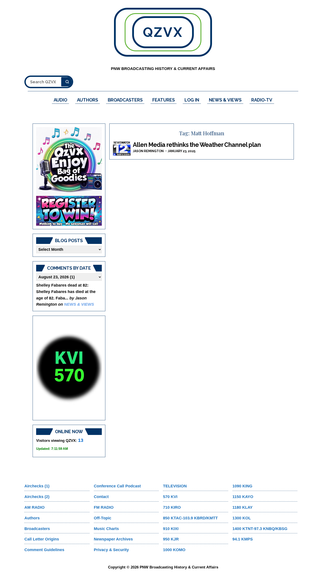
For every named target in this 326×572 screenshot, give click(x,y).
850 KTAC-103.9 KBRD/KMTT (190, 518)
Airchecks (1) (36, 486)
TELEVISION (175, 486)
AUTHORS (87, 100)
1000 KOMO (174, 550)
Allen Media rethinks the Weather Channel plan (197, 144)
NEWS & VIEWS (225, 100)
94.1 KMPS (242, 539)
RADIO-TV (261, 100)
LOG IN (192, 100)
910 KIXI (171, 528)
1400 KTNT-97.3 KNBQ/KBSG (259, 528)
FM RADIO (104, 507)
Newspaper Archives (113, 539)
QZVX (163, 32)
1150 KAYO (242, 496)
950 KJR (171, 539)
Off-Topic (102, 518)
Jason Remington (148, 151)
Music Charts (106, 528)
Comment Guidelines (44, 550)
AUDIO (60, 100)
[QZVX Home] (69, 176)
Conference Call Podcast (117, 486)
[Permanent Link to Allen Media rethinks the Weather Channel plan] (122, 148)
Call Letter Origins (41, 539)
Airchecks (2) (36, 496)
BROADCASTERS (125, 100)
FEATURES (163, 100)
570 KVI (170, 496)
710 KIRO (172, 507)
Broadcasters (37, 528)
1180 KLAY (242, 507)
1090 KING (242, 486)
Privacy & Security (111, 550)
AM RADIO (34, 507)
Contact (101, 496)
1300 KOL (241, 518)
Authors (32, 518)
